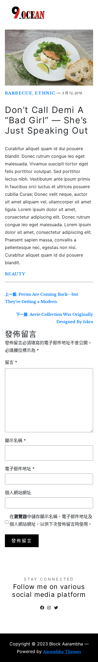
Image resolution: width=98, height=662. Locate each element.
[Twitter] (56, 607)
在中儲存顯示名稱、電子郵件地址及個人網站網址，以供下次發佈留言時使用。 (51, 520)
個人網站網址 (18, 492)
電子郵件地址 (20, 468)
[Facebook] (42, 607)
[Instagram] (49, 607)
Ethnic (45, 93)
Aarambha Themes (62, 651)
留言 (11, 362)
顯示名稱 (15, 440)
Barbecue (18, 93)
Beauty (15, 274)
